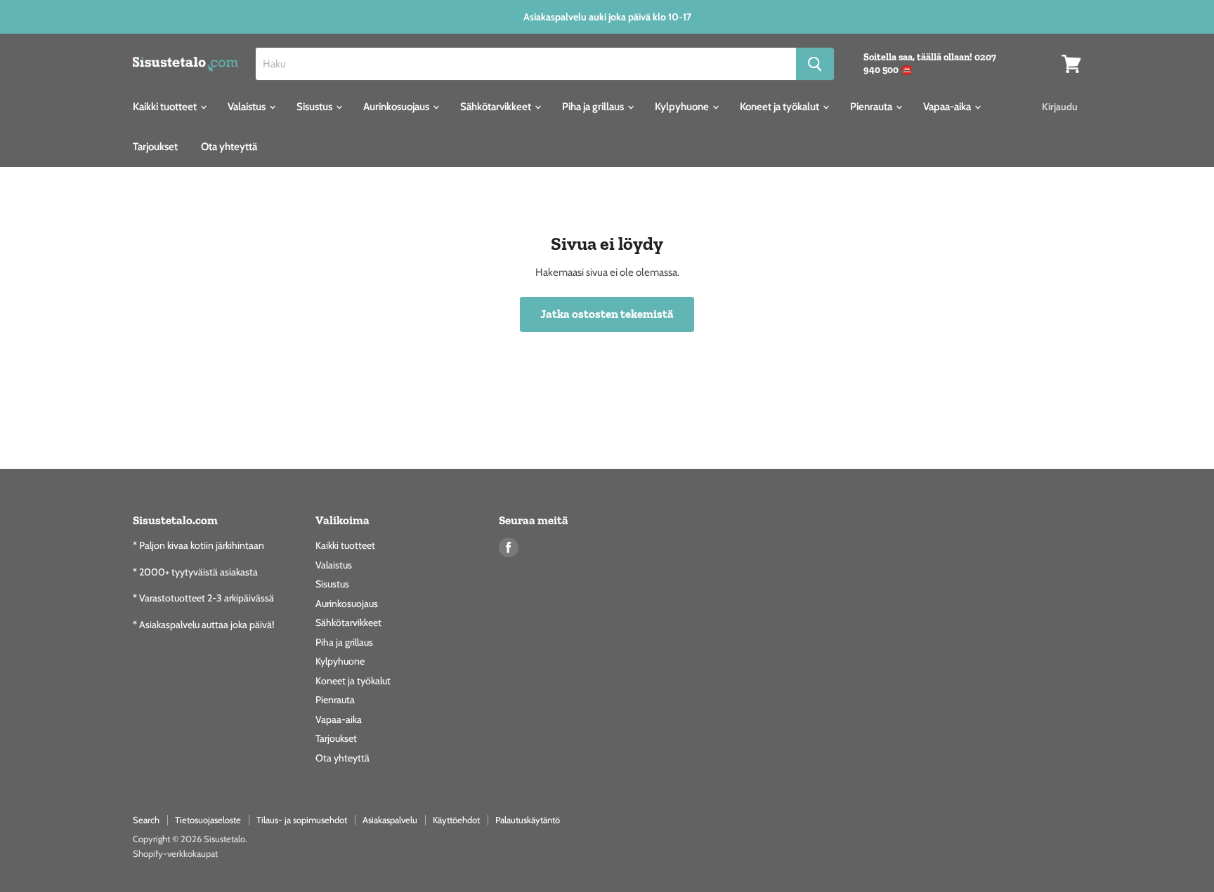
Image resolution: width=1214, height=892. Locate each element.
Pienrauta (872, 106)
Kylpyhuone (683, 106)
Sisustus (315, 106)
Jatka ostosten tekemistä (607, 314)
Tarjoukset (155, 146)
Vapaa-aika (948, 106)
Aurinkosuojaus (397, 106)
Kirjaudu (1060, 106)
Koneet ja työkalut (780, 106)
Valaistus (248, 106)
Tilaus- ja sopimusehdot (301, 819)
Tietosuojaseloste (208, 819)
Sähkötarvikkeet (496, 106)
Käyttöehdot (456, 819)
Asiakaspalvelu (390, 819)
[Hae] (815, 64)
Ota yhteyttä (229, 146)
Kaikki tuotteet (166, 106)
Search (146, 819)
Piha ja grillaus (594, 106)
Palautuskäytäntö (527, 819)
